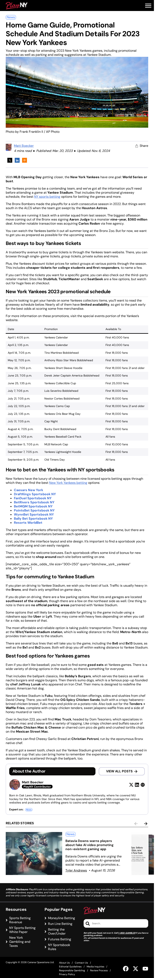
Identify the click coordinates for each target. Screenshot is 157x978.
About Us (64, 962)
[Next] (145, 823)
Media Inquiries (95, 966)
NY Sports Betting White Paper (22, 930)
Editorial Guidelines (70, 966)
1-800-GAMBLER (126, 933)
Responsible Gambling (72, 970)
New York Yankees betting (68, 483)
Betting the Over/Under (57, 932)
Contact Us (81, 962)
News (11, 17)
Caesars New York (28, 490)
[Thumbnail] (34, 853)
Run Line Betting (60, 924)
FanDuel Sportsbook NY (33, 498)
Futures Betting (59, 939)
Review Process (99, 970)
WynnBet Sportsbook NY (34, 514)
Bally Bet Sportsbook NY (33, 518)
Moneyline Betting (61, 918)
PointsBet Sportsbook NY (34, 510)
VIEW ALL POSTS (119, 771)
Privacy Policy (67, 974)
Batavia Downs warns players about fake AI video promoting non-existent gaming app (89, 845)
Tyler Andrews (76, 870)
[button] (148, 6)
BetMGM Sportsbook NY (33, 506)
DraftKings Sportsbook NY (35, 494)
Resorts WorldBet (28, 522)
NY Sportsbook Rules (59, 947)
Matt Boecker (24, 146)
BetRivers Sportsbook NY (34, 502)
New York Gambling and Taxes (19, 942)
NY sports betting (47, 196)
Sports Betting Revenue (20, 920)
